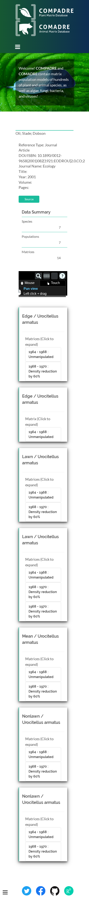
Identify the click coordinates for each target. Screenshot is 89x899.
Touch (55, 283)
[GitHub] (55, 890)
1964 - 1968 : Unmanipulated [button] (41, 354)
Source (29, 199)
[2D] (46, 276)
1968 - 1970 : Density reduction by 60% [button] (43, 371)
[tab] (43, 354)
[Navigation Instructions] (62, 276)
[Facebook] (41, 890)
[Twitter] (27, 890)
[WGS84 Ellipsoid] (54, 276)
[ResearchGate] (68, 890)
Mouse (30, 283)
